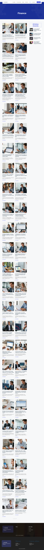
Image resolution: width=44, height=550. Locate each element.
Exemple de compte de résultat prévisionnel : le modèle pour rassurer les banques (7, 255)
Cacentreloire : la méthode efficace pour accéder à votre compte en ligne (8, 116)
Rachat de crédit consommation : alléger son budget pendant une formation (20, 55)
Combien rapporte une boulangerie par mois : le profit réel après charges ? (8, 451)
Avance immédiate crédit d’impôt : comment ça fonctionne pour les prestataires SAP (20, 294)
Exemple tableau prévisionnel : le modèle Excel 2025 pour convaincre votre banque (20, 215)
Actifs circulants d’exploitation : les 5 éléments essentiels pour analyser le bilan (8, 155)
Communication (18, 2)
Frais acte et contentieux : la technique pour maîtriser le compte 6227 (21, 175)
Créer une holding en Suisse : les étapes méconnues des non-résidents (7, 511)
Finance (30, 2)
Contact (30, 544)
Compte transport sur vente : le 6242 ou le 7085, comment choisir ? (8, 313)
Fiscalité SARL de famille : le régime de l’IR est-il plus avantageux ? (19, 471)
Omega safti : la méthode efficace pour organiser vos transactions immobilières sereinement (7, 95)
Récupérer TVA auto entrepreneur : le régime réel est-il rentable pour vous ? (8, 412)
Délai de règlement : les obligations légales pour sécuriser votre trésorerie (21, 372)
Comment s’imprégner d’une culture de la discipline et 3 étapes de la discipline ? (37, 29)
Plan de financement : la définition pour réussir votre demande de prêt (20, 135)
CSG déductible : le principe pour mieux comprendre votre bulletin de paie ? (20, 392)
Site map (30, 543)
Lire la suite (16, 40)
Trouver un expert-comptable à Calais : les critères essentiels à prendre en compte (7, 75)
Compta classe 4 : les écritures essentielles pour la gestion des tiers (20, 235)
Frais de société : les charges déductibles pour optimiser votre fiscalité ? (20, 313)
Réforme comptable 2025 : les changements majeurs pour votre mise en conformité (20, 412)
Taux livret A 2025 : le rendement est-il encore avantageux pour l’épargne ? (7, 175)
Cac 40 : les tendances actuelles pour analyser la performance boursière (7, 392)
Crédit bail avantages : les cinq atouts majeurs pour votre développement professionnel (20, 95)
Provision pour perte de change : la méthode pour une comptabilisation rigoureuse (21, 155)
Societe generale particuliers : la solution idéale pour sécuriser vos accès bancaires (8, 471)
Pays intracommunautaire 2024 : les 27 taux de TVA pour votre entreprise (20, 274)
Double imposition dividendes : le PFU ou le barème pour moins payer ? (20, 255)
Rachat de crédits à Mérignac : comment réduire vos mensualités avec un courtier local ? (20, 75)
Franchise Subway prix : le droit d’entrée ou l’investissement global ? (8, 491)
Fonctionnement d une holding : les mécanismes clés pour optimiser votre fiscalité (8, 215)
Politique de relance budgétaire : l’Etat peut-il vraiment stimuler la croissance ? (20, 116)
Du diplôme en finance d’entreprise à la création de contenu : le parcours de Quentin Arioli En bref (8, 55)
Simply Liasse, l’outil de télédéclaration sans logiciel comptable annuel (7, 352)
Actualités (14, 2)
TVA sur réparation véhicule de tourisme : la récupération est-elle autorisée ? (8, 294)
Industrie (33, 2)
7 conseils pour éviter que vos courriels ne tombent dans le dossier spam (37, 34)
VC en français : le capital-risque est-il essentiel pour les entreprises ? (21, 195)
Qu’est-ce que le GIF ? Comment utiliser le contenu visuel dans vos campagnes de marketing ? (37, 42)
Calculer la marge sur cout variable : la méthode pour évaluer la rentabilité (21, 432)
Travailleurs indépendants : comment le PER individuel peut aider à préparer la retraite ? (7, 274)
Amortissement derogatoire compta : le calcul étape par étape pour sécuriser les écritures (20, 491)
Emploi (23, 2)
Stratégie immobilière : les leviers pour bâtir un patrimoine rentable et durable (8, 235)
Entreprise (26, 2)
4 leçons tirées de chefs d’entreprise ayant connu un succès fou (37, 38)
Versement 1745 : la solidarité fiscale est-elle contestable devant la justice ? (8, 195)
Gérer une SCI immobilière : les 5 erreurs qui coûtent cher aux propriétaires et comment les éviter (8, 35)
